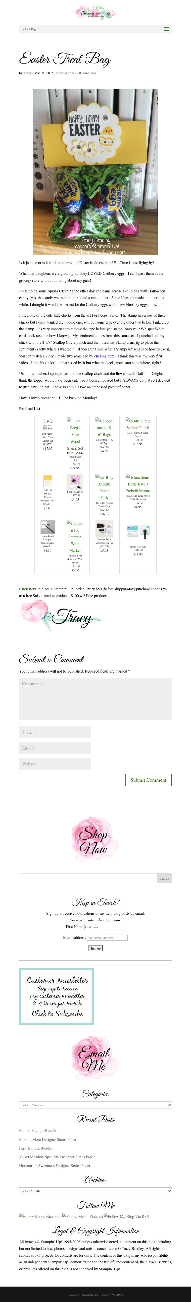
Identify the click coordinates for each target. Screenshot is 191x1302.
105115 (75, 566)
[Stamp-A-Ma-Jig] (138, 541)
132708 (104, 546)
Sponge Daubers (75, 491)
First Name (74, 926)
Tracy (28, 72)
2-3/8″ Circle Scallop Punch (137, 434)
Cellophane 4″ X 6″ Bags (104, 441)
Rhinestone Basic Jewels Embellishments (138, 497)
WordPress (118, 1295)
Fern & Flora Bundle (35, 1148)
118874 (138, 439)
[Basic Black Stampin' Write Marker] (48, 530)
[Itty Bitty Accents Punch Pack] (104, 497)
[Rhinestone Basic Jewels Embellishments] (138, 490)
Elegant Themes (89, 1295)
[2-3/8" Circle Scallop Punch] (138, 427)
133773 (75, 495)
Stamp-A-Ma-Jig (138, 546)
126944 (47, 504)
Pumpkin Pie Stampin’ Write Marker (75, 559)
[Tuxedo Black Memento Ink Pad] (104, 534)
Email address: (75, 937)
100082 (47, 546)
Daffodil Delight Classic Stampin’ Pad (47, 495)
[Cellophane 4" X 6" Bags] (104, 434)
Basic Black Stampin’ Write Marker (47, 539)
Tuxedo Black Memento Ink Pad (104, 541)
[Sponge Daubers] (75, 486)
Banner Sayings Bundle (37, 1130)
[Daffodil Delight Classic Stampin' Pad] (48, 484)
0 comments (87, 72)
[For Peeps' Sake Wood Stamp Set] (75, 448)
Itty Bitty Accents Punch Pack (104, 504)
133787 (104, 509)
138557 (47, 444)
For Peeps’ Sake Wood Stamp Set (75, 456)
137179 (75, 463)
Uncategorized (66, 72)
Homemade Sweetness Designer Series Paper (54, 1165)
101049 (138, 550)
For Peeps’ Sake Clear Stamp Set (47, 437)
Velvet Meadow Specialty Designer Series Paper (57, 1156)
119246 (138, 502)
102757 (104, 446)
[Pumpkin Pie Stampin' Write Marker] (75, 550)
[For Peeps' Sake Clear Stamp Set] (48, 428)
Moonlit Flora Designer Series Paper (47, 1139)
